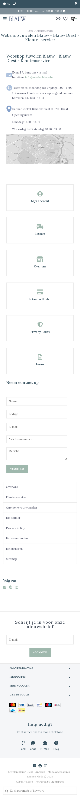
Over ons (12, 487)
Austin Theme (24, 781)
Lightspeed (57, 781)
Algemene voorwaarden (21, 507)
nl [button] (8, 3)
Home (30, 30)
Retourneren (14, 549)
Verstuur (17, 469)
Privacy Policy (15, 528)
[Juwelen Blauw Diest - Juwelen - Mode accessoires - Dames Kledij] (17, 18)
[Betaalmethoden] (13, 705)
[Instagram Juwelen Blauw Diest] (17, 587)
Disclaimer (13, 518)
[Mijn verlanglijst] (65, 18)
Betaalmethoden (17, 538)
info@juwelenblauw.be (39, 77)
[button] (58, 18)
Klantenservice (45, 30)
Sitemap (11, 559)
